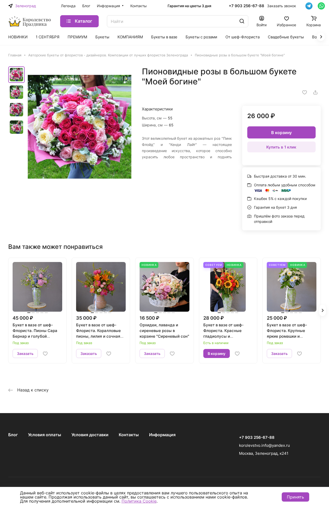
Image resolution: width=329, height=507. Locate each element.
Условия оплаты (44, 434)
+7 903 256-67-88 (246, 6)
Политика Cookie (139, 501)
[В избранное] (304, 92)
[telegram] (309, 6)
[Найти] (241, 21)
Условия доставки (89, 434)
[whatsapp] (321, 6)
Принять (295, 497)
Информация (162, 434)
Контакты (129, 434)
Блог (13, 434)
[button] (322, 310)
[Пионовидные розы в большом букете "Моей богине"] (79, 126)
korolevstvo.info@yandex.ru (264, 445)
